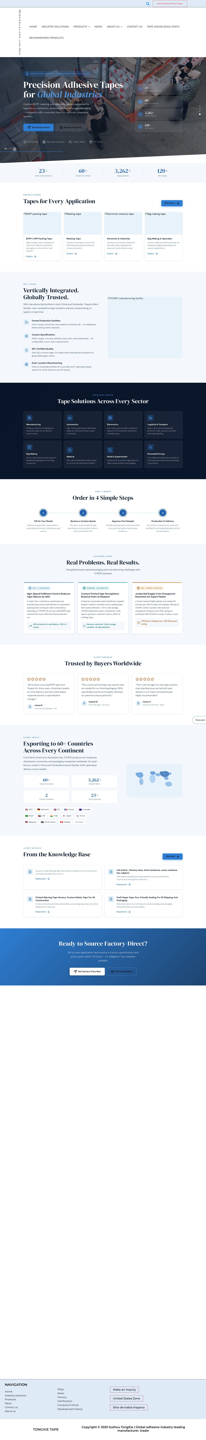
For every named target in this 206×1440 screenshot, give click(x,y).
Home (33, 26)
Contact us (134, 26)
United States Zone (126, 1398)
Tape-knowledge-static (163, 26)
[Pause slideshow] (15, 149)
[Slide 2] (199, 108)
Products (10, 1399)
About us (10, 1411)
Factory (62, 1397)
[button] (148, 4)
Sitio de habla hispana (129, 1407)
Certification (64, 1401)
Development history (70, 1409)
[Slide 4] (199, 114)
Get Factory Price (41, 127)
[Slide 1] (200, 106)
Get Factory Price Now (89, 971)
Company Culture (67, 1405)
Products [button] (80, 26)
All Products (169, 203)
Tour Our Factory (123, 971)
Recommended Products (46, 37)
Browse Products (72, 127)
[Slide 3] (199, 111)
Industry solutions (55, 26)
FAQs (60, 1389)
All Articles (170, 856)
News (98, 26)
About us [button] (113, 26)
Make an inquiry (124, 1389)
